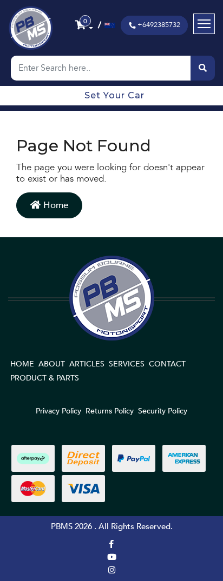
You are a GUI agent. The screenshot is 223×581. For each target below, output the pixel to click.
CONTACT (167, 364)
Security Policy (162, 411)
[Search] (203, 68)
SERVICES (127, 364)
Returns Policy (110, 411)
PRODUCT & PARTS (44, 378)
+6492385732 (158, 25)
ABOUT (51, 364)
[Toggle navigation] (204, 24)
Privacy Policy (58, 411)
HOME (22, 364)
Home (54, 205)
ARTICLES (86, 364)
